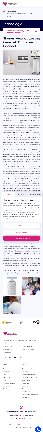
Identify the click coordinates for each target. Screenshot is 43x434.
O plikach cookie (35, 194)
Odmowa (21, 226)
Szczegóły (21, 194)
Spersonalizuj (21, 232)
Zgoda (8, 194)
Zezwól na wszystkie (21, 238)
